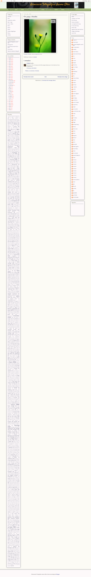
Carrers (10, 194)
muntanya (15, 397)
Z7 (17, 564)
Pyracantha (12, 472)
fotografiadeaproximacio (11, 300)
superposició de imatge (12, 532)
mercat (13, 374)
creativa (10, 220)
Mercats (13, 375)
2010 (10, 103)
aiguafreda (9, 133)
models (10, 384)
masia (14, 370)
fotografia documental (12, 294)
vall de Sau (16, 553)
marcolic (9, 367)
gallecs (9, 306)
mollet (9, 386)
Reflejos (17, 477)
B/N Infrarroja (74, 20)
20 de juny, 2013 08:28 (31, 68)
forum (10, 279)
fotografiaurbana (10, 301)
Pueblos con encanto (15, 469)
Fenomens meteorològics (12, 264)
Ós (15, 422)
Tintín (14, 543)
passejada (12, 442)
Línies (13, 354)
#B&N (8, 118)
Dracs (17, 230)
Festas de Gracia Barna (16, 266)
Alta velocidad (17, 134)
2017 (10, 73)
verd (11, 557)
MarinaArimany (76, 124)
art (12, 150)
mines (8, 378)
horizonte (18, 324)
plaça (8, 452)
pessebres (16, 445)
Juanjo (74, 113)
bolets (13, 174)
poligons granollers (14, 459)
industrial (15, 332)
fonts (18, 277)
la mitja (12, 344)
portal (13, 462)
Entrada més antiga (62, 76)
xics (17, 563)
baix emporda (17, 156)
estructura (10, 253)
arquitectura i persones (11, 149)
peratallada (11, 444)
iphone (16, 338)
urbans (14, 551)
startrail (15, 528)
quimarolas (75, 195)
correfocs (10, 216)
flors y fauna (10, 273)
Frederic (28, 63)
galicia (17, 304)
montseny (10, 390)
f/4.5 (14, 258)
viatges (9, 560)
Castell (9, 197)
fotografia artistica (16, 285)
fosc (15, 279)
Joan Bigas (75, 98)
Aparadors (13, 141)
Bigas (12, 165)
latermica (9, 351)
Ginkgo (12, 309)
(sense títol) (74, 33)
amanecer (9, 136)
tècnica (9, 537)
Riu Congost (13, 487)
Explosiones (14, 256)
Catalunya (16, 198)
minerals (17, 376)
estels (9, 251)
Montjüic (15, 388)
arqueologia (16, 145)
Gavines (18, 306)
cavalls (13, 199)
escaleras (12, 242)
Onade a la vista (16, 419)
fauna (13, 261)
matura (9, 373)
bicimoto (9, 165)
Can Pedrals (13, 186)
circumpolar (13, 201)
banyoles (15, 158)
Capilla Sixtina (10, 189)
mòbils (18, 382)
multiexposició (12, 396)
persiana (16, 444)
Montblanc (15, 387)
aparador (9, 141)
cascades (16, 195)
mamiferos (16, 364)
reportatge (17, 480)
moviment (17, 395)
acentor (13, 125)
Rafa (15, 473)
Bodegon (18, 171)
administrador (15, 127)
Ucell (18, 550)
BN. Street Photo (13, 170)
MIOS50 (74, 120)
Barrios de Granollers (15, 163)
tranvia (17, 547)
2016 (10, 74)
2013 (10, 79)
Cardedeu (9, 192)
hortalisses (13, 326)
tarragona (16, 535)
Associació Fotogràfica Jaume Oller (13, 42)
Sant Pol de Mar (13, 507)
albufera (12, 134)
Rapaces (10, 477)
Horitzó (14, 324)
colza (17, 206)
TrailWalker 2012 (11, 547)
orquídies (9, 422)
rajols (18, 474)
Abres (12, 124)
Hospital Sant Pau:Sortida (15, 327)
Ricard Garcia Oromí (16, 482)
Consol (74, 58)
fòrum (13, 279)
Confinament (10, 212)
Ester (74, 69)
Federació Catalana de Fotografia (13, 51)
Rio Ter (17, 486)
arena (12, 145)
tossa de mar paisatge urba (15, 545)
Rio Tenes (13, 486)
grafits (9, 314)
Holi (17, 323)
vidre (12, 561)
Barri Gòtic (10, 162)
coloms (9, 206)
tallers (18, 534)
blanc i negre (16, 168)
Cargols (9, 193)
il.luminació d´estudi (12, 329)
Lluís (74, 115)
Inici (46, 76)
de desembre (11, 80)
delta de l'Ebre (14, 224)
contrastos (10, 215)
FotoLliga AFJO (10, 44)
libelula (11, 353)
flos (13, 273)
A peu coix (75, 40)
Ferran (74, 73)
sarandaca (13, 511)
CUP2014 (12, 221)
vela (9, 557)
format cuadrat (17, 278)
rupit (13, 493)
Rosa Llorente (75, 153)
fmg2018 (17, 274)
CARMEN (74, 49)
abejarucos (15, 123)
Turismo (12, 550)
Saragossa (9, 511)
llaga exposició (12, 356)
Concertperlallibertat (10, 209)
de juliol (10, 88)
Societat (9, 523)
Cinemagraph (14, 200)
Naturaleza (11, 408)
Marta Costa (75, 129)
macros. (10, 364)
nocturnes (9, 413)
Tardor (73, 16)
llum (17, 358)
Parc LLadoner (13, 440)
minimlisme (10, 379)
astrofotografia (14, 152)
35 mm (15, 121)
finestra (11, 269)
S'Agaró (9, 494)
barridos (9, 163)
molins (17, 385)
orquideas (9, 421)
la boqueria (15, 340)
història (9, 323)
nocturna (15, 412)
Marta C (74, 126)
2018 (10, 71)
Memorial (9, 374)
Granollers (16, 316)
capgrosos (13, 188)
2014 (10, 77)
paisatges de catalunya (12, 430)
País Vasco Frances (15, 424)
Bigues (15, 165)
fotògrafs (16, 301)
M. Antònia (75, 118)
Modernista (9, 385)
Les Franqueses (14, 351)
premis (18, 464)
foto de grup (10, 283)
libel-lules (12, 352)
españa (9, 246)
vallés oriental (14, 556)
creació (18, 218)
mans (9, 366)
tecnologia (15, 537)
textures (12, 541)
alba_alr (74, 186)
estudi (18, 253)
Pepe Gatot (75, 144)
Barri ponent (16, 162)
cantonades (14, 187)
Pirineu (12, 450)
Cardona (16, 192)
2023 (10, 63)
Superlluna (17, 531)
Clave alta (16, 204)
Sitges (10, 522)
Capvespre (9, 191)
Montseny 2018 (17, 390)
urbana (9, 551)
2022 (10, 64)
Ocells (15, 417)
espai (17, 245)
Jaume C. (74, 91)
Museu (10, 399)
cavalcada (9, 199)
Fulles (9, 304)
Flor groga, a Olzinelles (27, 54)
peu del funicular (13, 446)
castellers (13, 197)
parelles (10, 441)
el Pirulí (9, 239)
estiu (17, 251)
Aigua (15, 132)
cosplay (9, 217)
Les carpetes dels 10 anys (76, 24)
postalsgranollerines (11, 464)
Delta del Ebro (15, 226)
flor (12, 270)
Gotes (16, 312)
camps (15, 185)
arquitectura (10, 146)
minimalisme (17, 378)
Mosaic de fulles (16, 391)
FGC (15, 268)
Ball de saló (11, 158)
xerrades (14, 563)
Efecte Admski (17, 234)
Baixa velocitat (17, 157)
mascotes (9, 370)
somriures (9, 524)
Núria (74, 140)
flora (18, 271)
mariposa (15, 368)
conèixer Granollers (12, 210)
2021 (10, 66)
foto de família (15, 282)
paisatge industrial (14, 427)
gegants (16, 307)
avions (10, 155)
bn (17, 169)
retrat (18, 481)
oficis (13, 418)
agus (18, 129)
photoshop (10, 447)
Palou (14, 433)
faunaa (16, 263)
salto (18, 498)
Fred (17, 302)
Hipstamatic (16, 322)
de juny (10, 90)
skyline (14, 522)
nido (17, 409)
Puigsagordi (10, 471)
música (13, 402)
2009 (10, 105)
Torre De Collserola (12, 544)
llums (9, 359)
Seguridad (9, 512)
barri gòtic (10, 161)
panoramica (10, 435)
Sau (17, 511)
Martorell (16, 369)
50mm (18, 121)
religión (18, 478)
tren (8, 549)
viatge (17, 558)
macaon (18, 360)
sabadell (17, 494)
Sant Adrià (12, 500)
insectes (9, 334)
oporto (8, 420)
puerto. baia (10, 470)
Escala (8, 242)
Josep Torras (75, 104)
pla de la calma (16, 451)
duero (15, 232)
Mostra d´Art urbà (15, 392)
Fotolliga (9, 302)
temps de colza (10, 540)
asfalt (8, 152)
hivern (14, 323)
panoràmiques (12, 436)
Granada (16, 314)
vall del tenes (10, 555)
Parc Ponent (17, 440)
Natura (9, 27)
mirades (15, 379)
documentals (10, 230)
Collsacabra (16, 205)
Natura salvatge (11, 406)
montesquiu (9, 388)
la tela (16, 346)
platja (12, 454)
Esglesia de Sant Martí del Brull (77, 29)
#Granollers (11, 120)
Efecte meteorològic (16, 235)
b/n (16, 155)
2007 (10, 108)
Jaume (74, 96)
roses (14, 492)
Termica (16, 540)
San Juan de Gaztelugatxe (13, 499)
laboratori (14, 348)
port (9, 462)
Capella (10, 188)
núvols (18, 415)
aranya (16, 143)
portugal (17, 462)
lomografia (9, 360)
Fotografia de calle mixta (11, 291)
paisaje (9, 425)
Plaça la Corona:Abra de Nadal (14, 452)
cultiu (17, 220)
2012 (10, 100)
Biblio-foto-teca (14, 164)
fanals (12, 259)
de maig (10, 91)
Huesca (10, 328)
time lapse (17, 541)
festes (10, 268)
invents (13, 338)
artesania (12, 151)
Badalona (11, 156)
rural (17, 493)
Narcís (74, 142)
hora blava (9, 324)
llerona (13, 357)
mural (12, 398)
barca (8, 159)
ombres (10, 419)
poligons (9, 459)
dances (9, 223)
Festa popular (10, 266)
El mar (12, 238)
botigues (9, 176)
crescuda (14, 220)
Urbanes (9, 35)
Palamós (10, 433)
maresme (13, 367)
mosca (10, 392)
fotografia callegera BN (14, 286)
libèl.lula (18, 352)
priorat (14, 466)
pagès (18, 422)
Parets (15, 441)
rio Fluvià (17, 484)
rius (9, 489)
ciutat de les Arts (11, 203)
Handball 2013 (10, 318)
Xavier (74, 182)
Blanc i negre (10, 22)
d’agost (10, 87)
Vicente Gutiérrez (76, 179)
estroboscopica (17, 252)
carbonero (17, 191)
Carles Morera (75, 51)
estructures (14, 253)
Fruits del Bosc (15, 303)
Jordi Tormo (75, 100)
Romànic (15, 491)
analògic (14, 138)
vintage (12, 562)
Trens (11, 549)
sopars (14, 524)
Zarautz (9, 565)
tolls (18, 543)
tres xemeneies (16, 549)
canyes (18, 187)
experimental (16, 255)
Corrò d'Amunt (16, 216)
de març (10, 95)
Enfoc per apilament (11, 241)
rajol (15, 474)
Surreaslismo (10, 533)
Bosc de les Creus (15, 175)
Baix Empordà (11, 157)
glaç (17, 310)
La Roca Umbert (10, 346)
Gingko (9, 309)
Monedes (17, 386)
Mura (8, 398)
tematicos (11, 539)
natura (13, 405)
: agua (9, 117)
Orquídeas (15, 421)
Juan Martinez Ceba (76, 111)
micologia (17, 375)
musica (9, 402)
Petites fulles (74, 27)
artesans (16, 151)
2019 (10, 69)
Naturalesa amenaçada (15, 407)
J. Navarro (75, 87)
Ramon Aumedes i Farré (15, 476)
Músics (18, 402)
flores (12, 272)
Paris (17, 441)
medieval (12, 373)
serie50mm (17, 517)
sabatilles (9, 495)
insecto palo (11, 335)
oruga (13, 422)
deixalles (9, 224)
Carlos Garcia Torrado (77, 54)
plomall (10, 456)
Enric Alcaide (75, 67)
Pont (18, 459)
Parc (17, 438)
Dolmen (14, 230)
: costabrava (16, 117)
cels (16, 199)
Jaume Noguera (76, 93)
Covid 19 (15, 218)
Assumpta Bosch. (76, 47)
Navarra (16, 408)
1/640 (15, 120)
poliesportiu (16, 458)
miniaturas (12, 378)
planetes (13, 453)
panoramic (15, 434)
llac (16, 354)
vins (8, 562)
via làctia (13, 558)
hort (9, 326)
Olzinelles (17, 418)
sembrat (13, 512)
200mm (9, 121)
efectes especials (15, 236)
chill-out (9, 200)
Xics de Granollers (10, 564)
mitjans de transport (11, 382)
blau (14, 169)
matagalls (9, 372)
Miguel (10, 376)
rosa (18, 491)
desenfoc (9, 228)
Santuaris (17, 510)
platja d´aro (17, 454)
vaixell (17, 551)
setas (11, 521)
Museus (16, 400)
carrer (18, 193)
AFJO (9, 18)
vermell (15, 557)
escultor (9, 244)
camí (13, 182)
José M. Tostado (76, 102)
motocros (9, 393)
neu (13, 409)
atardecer (9, 153)
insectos (16, 335)
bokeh (9, 174)
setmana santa (16, 521)
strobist (9, 531)
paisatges (15, 429)
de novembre (11, 82)
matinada (17, 372)
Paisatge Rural (10, 428)
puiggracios (16, 470)
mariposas (9, 369)
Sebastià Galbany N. (76, 155)
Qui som (19, 9)
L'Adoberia (17, 339)
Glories (9, 312)
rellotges (13, 480)
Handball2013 (16, 318)
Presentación (11, 465)
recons (13, 477)
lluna (13, 359)
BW (8, 177)
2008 (10, 106)
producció (17, 466)
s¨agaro (12, 494)
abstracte (15, 124)
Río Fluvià (9, 486)
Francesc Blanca (76, 78)
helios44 (16, 320)
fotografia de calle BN (14, 290)
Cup (8, 221)
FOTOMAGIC (75, 71)
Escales (17, 242)
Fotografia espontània (11, 295)
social (17, 522)
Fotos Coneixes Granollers (49, 9)
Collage (12, 205)
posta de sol (14, 463)
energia (17, 240)
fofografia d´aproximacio (12, 277)
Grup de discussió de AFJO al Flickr (13, 47)
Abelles (9, 124)
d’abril (10, 93)
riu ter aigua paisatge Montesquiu (14, 488)
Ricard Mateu (75, 148)
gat (14, 306)
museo (18, 398)
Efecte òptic (10, 236)
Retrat (9, 29)
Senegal (17, 512)
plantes (9, 454)
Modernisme (16, 384)
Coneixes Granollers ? (12, 211)
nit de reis (10, 412)
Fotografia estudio (11, 284)
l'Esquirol (10, 340)
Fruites (9, 303)
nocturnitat (16, 413)
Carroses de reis (11, 195)
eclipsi (15, 233)
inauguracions (10, 332)
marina (18, 367)
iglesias (16, 328)
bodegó (10, 171)
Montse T (74, 137)
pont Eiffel (17, 460)
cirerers (18, 201)
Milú (13, 376)
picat (8, 448)
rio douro (13, 484)
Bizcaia (15, 167)
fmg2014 (13, 274)
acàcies (9, 125)
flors (16, 272)
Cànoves (10, 187)
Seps (8, 513)
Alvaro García (75, 42)
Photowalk (16, 447)
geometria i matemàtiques (13, 308)
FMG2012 (16, 273)
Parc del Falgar (11, 439)
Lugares (14, 360)
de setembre (11, 85)
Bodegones (11, 173)
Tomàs (74, 157)
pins (11, 448)
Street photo (14, 529)
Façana (17, 258)
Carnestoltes (13, 193)
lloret (14, 358)
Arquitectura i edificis (12, 20)
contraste (18, 214)
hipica (12, 322)
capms (17, 189)
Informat (74, 84)
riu (8, 487)
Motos (12, 395)
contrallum (13, 214)
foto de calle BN (14, 280)
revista (10, 482)
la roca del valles (15, 345)
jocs (14, 339)
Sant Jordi (14, 505)
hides (8, 322)
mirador (18, 379)
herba (13, 321)
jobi (73, 190)
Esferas (12, 244)
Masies (17, 370)
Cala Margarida (14, 177)
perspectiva (9, 445)
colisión (9, 205)
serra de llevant (12, 519)
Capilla (17, 188)
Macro (9, 25)
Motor (15, 393)
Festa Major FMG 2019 (15, 265)
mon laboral (13, 386)
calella (12, 180)
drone (12, 232)
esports (9, 249)
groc (12, 317)
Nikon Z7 (13, 410)
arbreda (9, 144)
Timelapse (10, 543)
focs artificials (16, 276)
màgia (13, 364)
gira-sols (16, 309)
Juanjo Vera (37, 54)
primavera (16, 465)
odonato (9, 418)
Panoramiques (16, 435)
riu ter (18, 487)
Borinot (18, 174)
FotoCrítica (16, 283)
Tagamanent (10, 534)
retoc (13, 481)
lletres (18, 357)
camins (14, 183)
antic (17, 140)
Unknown (74, 159)
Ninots (17, 410)
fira (14, 269)
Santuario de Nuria (12, 510)
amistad (10, 138)
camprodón (10, 185)
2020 (10, 68)
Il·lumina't (9, 330)
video (9, 561)
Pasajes (9, 442)
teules (8, 541)
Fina (73, 76)
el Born (9, 238)
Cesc (74, 56)
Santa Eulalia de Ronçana (15, 509)
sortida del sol (14, 525)
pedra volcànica (17, 442)
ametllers (17, 136)
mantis (12, 366)
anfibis (13, 139)
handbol (9, 320)
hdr (12, 320)
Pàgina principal (11, 9)
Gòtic (18, 312)
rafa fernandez (75, 197)
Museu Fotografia (15, 399)
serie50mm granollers (15, 518)
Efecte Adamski (11, 234)
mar (16, 366)
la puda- (10, 345)
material (13, 372)
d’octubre (10, 84)
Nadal (13, 403)
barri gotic (16, 161)
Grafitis (17, 313)
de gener (10, 98)
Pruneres (9, 469)
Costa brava (14, 217)
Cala (10, 177)
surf (17, 532)
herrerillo (17, 321)
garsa (12, 306)
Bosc (9, 175)
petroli (9, 446)
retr (15, 481)
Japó (11, 339)
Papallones (13, 438)
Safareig (13, 495)
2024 (10, 61)
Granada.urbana (10, 316)
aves (18, 153)
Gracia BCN (13, 313)
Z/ (15, 564)
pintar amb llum (15, 448)
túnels (8, 550)
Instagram (9, 336)
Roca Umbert (14, 489)
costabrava (10, 218)
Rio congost (9, 484)
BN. (8, 170)
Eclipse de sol (10, 233)
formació (12, 278)
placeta (10, 453)
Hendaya (9, 321)
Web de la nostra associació (69, 9)
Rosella (10, 492)
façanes (9, 259)
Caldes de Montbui (15, 179)
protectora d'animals (11, 468)
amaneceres (13, 136)
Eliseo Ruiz (75, 65)
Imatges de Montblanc (76, 31)
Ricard (74, 151)
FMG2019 (9, 276)
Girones (14, 310)
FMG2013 (9, 274)
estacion (13, 250)
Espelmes (13, 246)
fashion (10, 260)
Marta (74, 131)
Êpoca (18, 241)
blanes (11, 169)
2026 (10, 58)
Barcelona (12, 159)
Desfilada (14, 228)
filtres (18, 268)
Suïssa (14, 531)
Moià (13, 385)
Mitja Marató (14, 381)
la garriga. (16, 342)
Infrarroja (9, 333)
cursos (9, 222)
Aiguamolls (14, 133)
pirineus (16, 450)
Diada (16, 229)
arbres (12, 144)
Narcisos (16, 403)
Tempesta (16, 539)
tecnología (9, 538)
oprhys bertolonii (15, 420)
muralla (15, 398)
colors (12, 206)
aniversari (12, 140)
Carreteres (17, 194)
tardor (11, 535)
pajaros (18, 432)
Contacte (59, 9)
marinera (10, 368)
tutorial (15, 550)
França (13, 302)
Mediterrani (16, 373)
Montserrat (10, 391)
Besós (8, 164)
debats (12, 223)
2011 (10, 101)
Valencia (9, 552)
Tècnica (9, 33)
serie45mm (10, 517)
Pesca (13, 445)
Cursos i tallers (10, 24)
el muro (17, 238)
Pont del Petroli (11, 460)
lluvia (17, 359)
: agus (12, 117)
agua (14, 129)
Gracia (9, 313)
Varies (18, 556)
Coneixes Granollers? (75, 22)
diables (11, 229)
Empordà (13, 240)
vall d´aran (14, 552)
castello (18, 197)
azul (14, 155)
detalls (18, 228)
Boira (16, 173)
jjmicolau (74, 188)
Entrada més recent (28, 76)
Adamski (9, 127)
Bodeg (18, 170)
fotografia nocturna (16, 297)
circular (9, 201)
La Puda (17, 344)
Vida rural (17, 559)
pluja (13, 456)
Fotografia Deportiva (16, 292)
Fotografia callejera (11, 288)
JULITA (74, 89)
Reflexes (9, 479)
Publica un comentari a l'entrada (32, 70)
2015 (10, 76)
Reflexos (14, 478)
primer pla (9, 466)
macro (10, 362)
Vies (17, 561)
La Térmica (14, 347)
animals (17, 139)
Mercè (74, 133)
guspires (17, 317)
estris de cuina (10, 252)
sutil (16, 533)
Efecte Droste (11, 235)
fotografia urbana (13, 298)
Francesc (74, 80)
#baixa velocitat (15, 118)
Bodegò (14, 171)
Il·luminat (16, 330)
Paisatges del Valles (11, 432)
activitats (15, 126)
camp (18, 183)
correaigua (17, 215)
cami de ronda (17, 182)
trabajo (9, 546)
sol (12, 523)
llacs (18, 354)
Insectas (16, 333)
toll (16, 543)
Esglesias (13, 245)
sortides (10, 527)
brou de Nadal (16, 176)
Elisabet (74, 62)
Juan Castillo (75, 109)
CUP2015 (17, 221)
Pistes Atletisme (10, 451)
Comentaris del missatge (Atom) (49, 80)
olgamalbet (75, 193)
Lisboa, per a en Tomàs (76, 18)
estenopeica (13, 251)
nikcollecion (9, 410)
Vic (13, 559)
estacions (16, 250)
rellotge (10, 480)
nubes (15, 415)
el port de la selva (14, 239)
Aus (13, 153)
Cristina (74, 60)
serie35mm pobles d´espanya (13, 515)
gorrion (12, 312)
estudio (11, 254)
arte (16, 150)
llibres (11, 358)
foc (12, 276)
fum (13, 304)
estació (15, 248)
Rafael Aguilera (75, 146)
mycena (10, 403)
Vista (17, 562)
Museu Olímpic (10, 400)
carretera (14, 194)
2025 (10, 59)
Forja (9, 278)
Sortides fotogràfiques (12, 31)
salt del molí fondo (13, 498)
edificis (18, 233)
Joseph (74, 107)
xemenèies (9, 563)
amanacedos (16, 135)
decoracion (16, 223)
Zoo (11, 566)
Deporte (16, 227)
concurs (16, 209)
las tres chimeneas (14, 350)
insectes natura (16, 334)
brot (12, 176)
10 (17, 120)
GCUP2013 (10, 307)
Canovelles (17, 186)
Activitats (9, 16)
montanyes (9, 387)
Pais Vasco (9, 424)
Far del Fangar (17, 259)
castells (11, 198)
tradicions (15, 546)
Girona (9, 311)
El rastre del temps (75, 25)
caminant (10, 183)
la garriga (11, 342)
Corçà (14, 215)
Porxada (9, 463)
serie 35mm (14, 513)
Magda (74, 122)
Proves (16, 468)
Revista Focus (10, 49)
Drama (9, 232)
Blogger (58, 574)
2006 (10, 109)
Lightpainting (17, 353)
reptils (10, 481)
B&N (18, 155)
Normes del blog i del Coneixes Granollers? (32, 9)
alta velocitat (11, 135)
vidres (15, 561)
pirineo (9, 450)
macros (18, 363)
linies (10, 354)
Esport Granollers (15, 247)
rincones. (15, 483)
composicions (10, 207)
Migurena (74, 135)
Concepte (16, 207)
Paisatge (16, 425)
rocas (8, 491)
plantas (17, 453)
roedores (11, 491)
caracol (13, 191)
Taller (14, 534)
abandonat (9, 123)
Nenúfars (9, 409)
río (17, 483)
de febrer (10, 96)
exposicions (10, 257)
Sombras (17, 523)
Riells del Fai (10, 483)
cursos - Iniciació (15, 222)
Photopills (18, 446)
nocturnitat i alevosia (12, 414)
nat (8, 404)
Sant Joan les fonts (14, 501)
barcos (18, 159)
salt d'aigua (13, 497)
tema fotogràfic (15, 538)
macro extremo (14, 363)
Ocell (10, 417)
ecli (17, 232)
